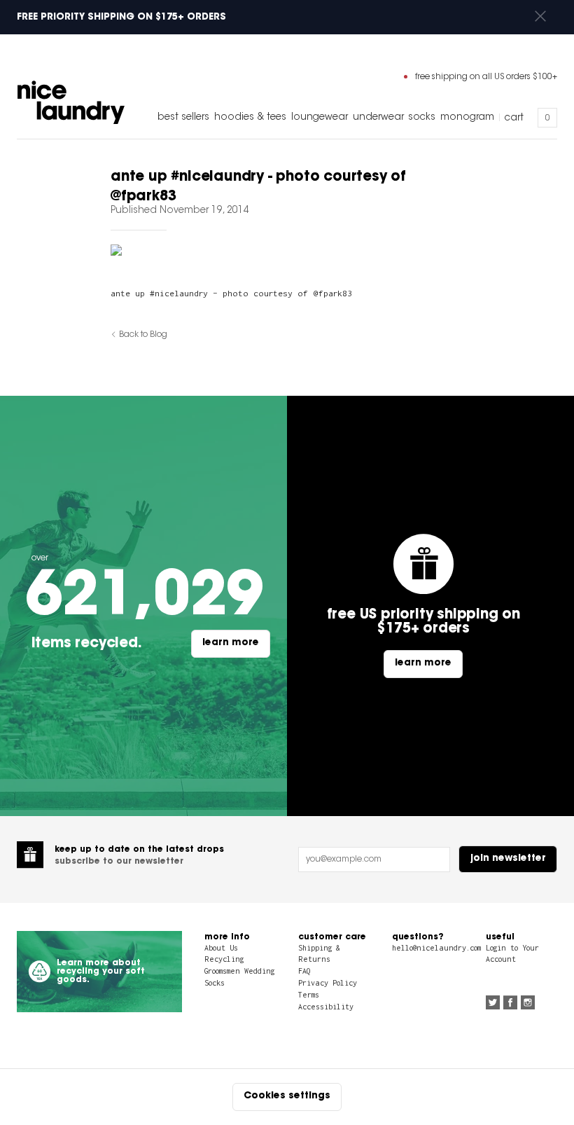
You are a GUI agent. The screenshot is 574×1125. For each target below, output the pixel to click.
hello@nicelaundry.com (436, 948)
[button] (540, 17)
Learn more (230, 643)
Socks (421, 118)
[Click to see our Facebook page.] (510, 1003)
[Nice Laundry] (71, 102)
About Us (221, 948)
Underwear (378, 118)
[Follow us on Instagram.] (528, 1003)
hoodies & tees (250, 118)
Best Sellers (183, 118)
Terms (308, 995)
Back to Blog (143, 335)
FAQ (304, 971)
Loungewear (319, 118)
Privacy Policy (327, 983)
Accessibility (326, 1006)
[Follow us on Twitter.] (493, 1003)
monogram (467, 118)
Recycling (224, 959)
